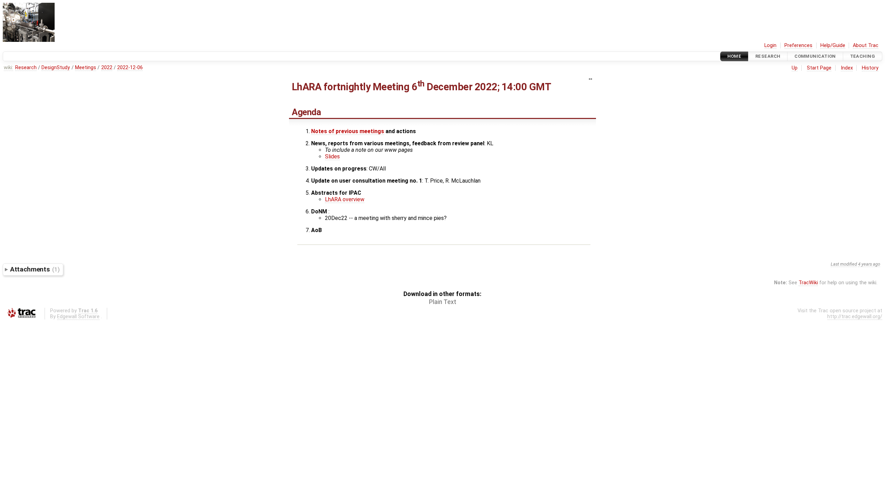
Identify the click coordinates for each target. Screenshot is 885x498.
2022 (106, 68)
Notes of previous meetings (347, 131)
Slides (332, 156)
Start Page (819, 68)
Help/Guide (832, 45)
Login (770, 45)
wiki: (8, 68)
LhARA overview (344, 199)
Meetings (85, 68)
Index (847, 68)
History (870, 68)
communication (815, 56)
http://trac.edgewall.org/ (854, 317)
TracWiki (808, 283)
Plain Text (442, 301)
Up (795, 68)
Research (767, 56)
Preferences (798, 45)
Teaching (862, 56)
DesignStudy (55, 68)
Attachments (34, 269)
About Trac (865, 45)
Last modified (844, 264)
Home (734, 56)
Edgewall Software (78, 317)
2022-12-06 (130, 68)
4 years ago (869, 264)
